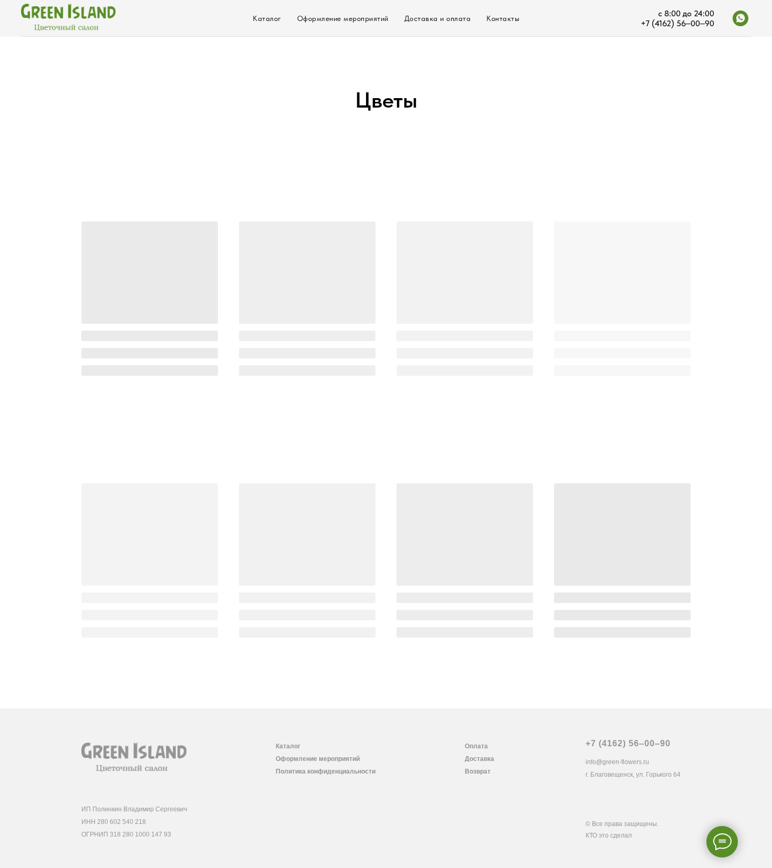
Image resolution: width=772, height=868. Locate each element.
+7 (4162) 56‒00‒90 (628, 743)
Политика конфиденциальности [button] (325, 771)
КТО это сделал (609, 835)
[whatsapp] (740, 18)
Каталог (267, 18)
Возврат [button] (478, 771)
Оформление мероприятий (343, 18)
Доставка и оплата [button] (437, 18)
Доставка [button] (479, 759)
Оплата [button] (476, 746)
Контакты (502, 18)
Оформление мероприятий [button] (318, 759)
